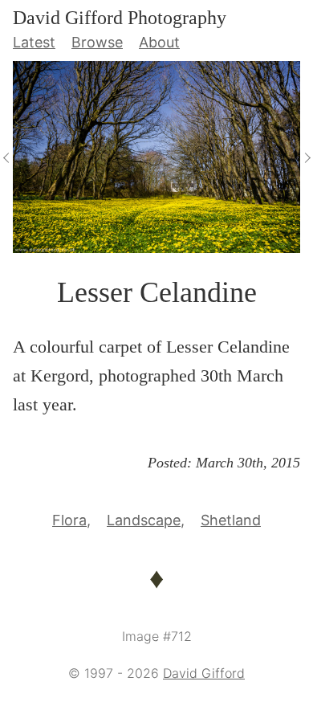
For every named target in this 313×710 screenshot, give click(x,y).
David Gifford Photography (119, 17)
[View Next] (306, 156)
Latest (34, 42)
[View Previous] (6, 156)
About (159, 42)
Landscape (144, 520)
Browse (97, 42)
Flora (69, 520)
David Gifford (204, 673)
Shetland (231, 520)
